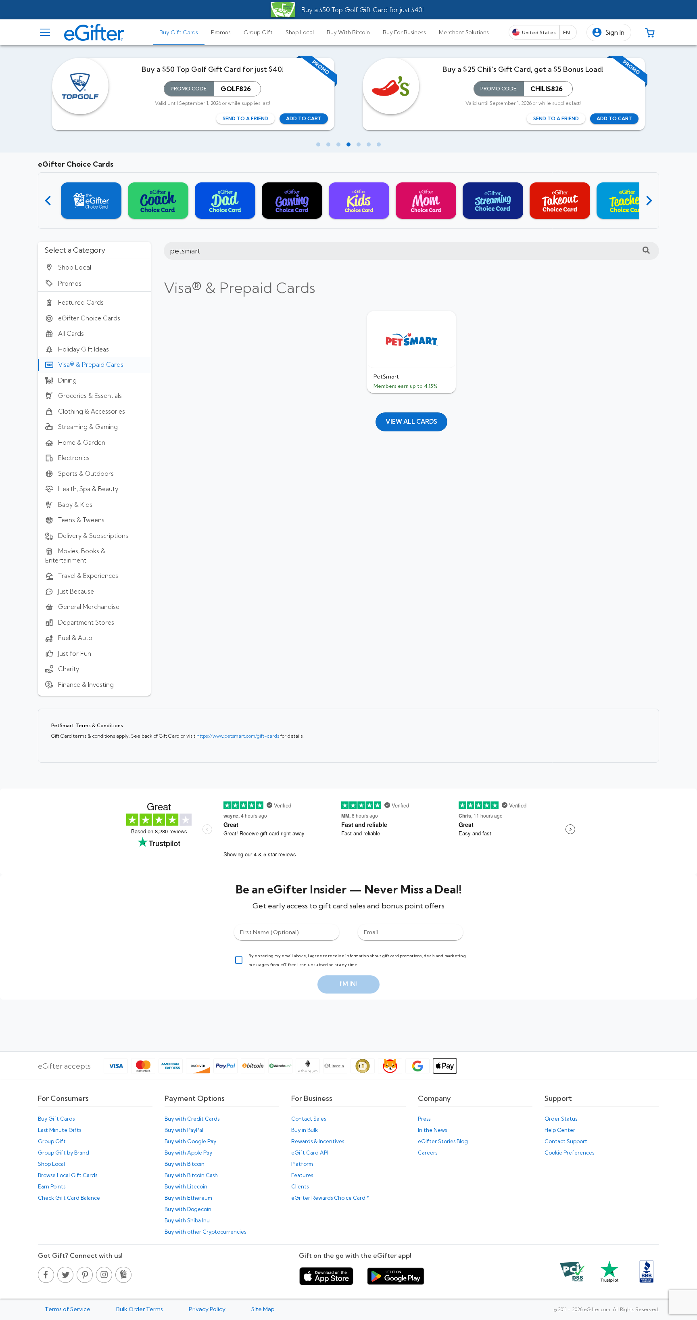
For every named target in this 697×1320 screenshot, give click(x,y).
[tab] (179, 32)
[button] (608, 32)
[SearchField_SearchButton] (646, 251)
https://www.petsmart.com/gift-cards (238, 736)
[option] (94, 267)
